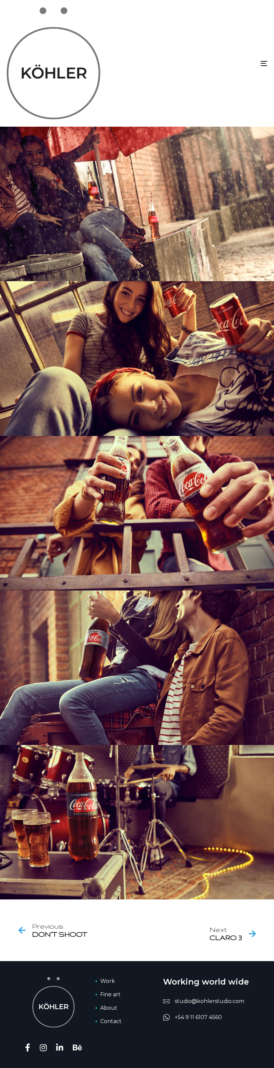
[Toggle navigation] (223, 63)
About (108, 1008)
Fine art (110, 994)
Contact (111, 1021)
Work (107, 981)
